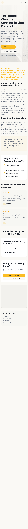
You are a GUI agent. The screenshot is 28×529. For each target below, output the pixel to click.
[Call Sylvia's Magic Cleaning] (21, 2)
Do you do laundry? (9, 252)
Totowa (7, 316)
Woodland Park (9, 323)
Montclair (7, 320)
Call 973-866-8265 (11, 51)
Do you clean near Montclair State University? (12, 242)
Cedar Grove (8, 318)
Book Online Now (14, 275)
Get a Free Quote (8, 46)
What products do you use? (12, 248)
